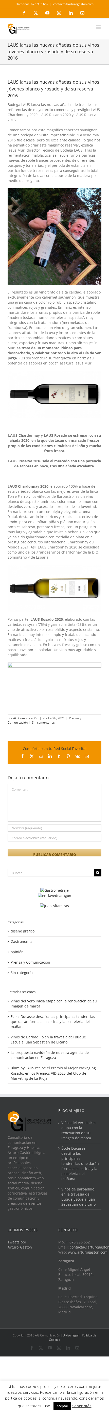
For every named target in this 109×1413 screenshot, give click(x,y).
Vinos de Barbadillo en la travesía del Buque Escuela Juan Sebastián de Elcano (48, 1039)
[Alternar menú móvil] (98, 27)
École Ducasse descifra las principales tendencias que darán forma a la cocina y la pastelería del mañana (53, 1021)
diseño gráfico (22, 931)
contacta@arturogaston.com (73, 4)
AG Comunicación (25, 718)
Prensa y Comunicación (30, 962)
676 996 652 (79, 1242)
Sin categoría (22, 972)
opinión (17, 951)
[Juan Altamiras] (54, 905)
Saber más (82, 1405)
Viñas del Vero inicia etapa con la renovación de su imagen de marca (78, 1130)
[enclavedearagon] (54, 895)
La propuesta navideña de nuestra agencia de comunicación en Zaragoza (50, 1055)
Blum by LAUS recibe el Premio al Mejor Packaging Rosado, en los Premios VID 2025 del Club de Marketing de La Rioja (53, 1073)
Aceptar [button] (62, 1406)
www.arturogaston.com (87, 1252)
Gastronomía (21, 941)
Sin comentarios (43, 722)
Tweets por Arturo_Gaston (20, 1245)
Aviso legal (71, 1335)
